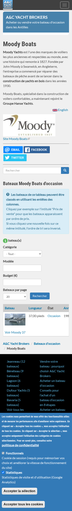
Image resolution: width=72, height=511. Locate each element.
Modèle (8, 261)
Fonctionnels (15, 453)
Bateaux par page (15, 290)
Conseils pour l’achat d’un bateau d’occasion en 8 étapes (52, 397)
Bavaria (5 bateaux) (14, 402)
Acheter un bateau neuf (52, 412)
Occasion (54, 316)
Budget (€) (10, 275)
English (62, 110)
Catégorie (10, 247)
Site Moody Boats (16, 139)
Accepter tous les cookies (23, 504)
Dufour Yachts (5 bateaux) (18, 392)
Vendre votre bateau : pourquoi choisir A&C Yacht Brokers (52, 368)
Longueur (35, 308)
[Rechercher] (65, 170)
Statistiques (14, 472)
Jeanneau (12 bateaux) (16, 363)
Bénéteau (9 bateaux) (15, 373)
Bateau (10, 308)
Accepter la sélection (19, 491)
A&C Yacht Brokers (27, 17)
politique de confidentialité (20, 445)
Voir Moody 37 (15, 332)
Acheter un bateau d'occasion (52, 383)
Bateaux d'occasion (47, 343)
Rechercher (40, 296)
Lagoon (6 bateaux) (13, 383)
